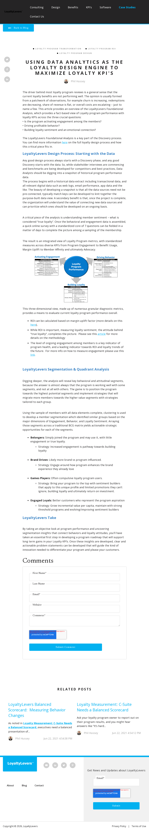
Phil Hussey (78, 81)
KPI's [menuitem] (89, 7)
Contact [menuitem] (39, 785)
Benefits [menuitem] (73, 7)
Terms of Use (139, 826)
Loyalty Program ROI (102, 48)
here (65, 142)
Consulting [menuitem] (37, 7)
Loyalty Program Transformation (58, 48)
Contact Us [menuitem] (37, 16)
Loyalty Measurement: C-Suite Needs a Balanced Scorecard (104, 707)
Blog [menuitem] (24, 785)
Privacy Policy (119, 826)
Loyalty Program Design (75, 53)
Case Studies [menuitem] (127, 7)
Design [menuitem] (55, 7)
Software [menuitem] (105, 7)
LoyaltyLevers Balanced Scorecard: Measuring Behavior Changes (37, 710)
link (32, 355)
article (102, 334)
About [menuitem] (10, 785)
